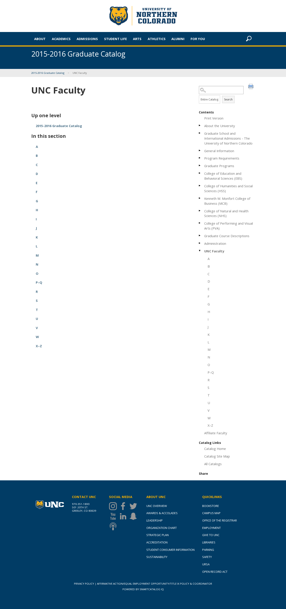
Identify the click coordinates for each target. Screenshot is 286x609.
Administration (215, 243)
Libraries (208, 542)
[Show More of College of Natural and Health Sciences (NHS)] (200, 211)
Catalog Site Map (217, 456)
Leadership (154, 520)
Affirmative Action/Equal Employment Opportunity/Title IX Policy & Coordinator (154, 583)
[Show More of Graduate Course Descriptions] (200, 235)
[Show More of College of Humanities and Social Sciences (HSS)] (200, 186)
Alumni (178, 38)
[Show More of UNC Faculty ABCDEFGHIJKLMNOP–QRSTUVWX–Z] (200, 251)
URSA (206, 564)
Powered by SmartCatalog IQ (143, 589)
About (40, 38)
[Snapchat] (134, 516)
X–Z (210, 425)
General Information (219, 151)
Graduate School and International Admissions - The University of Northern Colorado (228, 138)
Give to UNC (210, 535)
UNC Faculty (214, 251)
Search (228, 99)
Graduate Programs (219, 166)
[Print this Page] (251, 87)
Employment (211, 528)
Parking (208, 550)
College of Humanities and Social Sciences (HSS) (228, 188)
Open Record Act (214, 572)
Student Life (115, 38)
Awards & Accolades (162, 513)
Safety (207, 557)
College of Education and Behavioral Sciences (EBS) (223, 176)
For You (198, 38)
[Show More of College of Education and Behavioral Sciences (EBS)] (200, 173)
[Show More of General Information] (200, 150)
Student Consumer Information (170, 550)
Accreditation (157, 542)
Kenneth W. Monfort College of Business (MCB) (227, 201)
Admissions (87, 38)
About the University (219, 126)
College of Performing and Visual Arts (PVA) (228, 225)
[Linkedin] (124, 516)
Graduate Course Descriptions (226, 236)
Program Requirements (221, 158)
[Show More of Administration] (200, 243)
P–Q (211, 372)
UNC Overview (156, 506)
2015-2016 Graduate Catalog (47, 73)
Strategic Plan (157, 535)
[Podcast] (114, 526)
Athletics (157, 38)
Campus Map (211, 513)
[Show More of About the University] (200, 125)
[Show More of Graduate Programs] (200, 165)
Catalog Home (215, 448)
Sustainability (156, 557)
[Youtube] (114, 516)
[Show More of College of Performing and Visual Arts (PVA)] (200, 223)
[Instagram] (114, 506)
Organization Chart (161, 528)
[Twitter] (134, 506)
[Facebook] (124, 506)
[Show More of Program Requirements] (200, 158)
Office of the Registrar (219, 520)
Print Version (213, 118)
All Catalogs (213, 464)
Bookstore (210, 506)
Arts (137, 38)
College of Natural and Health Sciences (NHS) (226, 213)
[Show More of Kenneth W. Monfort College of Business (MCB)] (200, 198)
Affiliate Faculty (215, 433)
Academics (61, 38)
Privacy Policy (84, 583)
